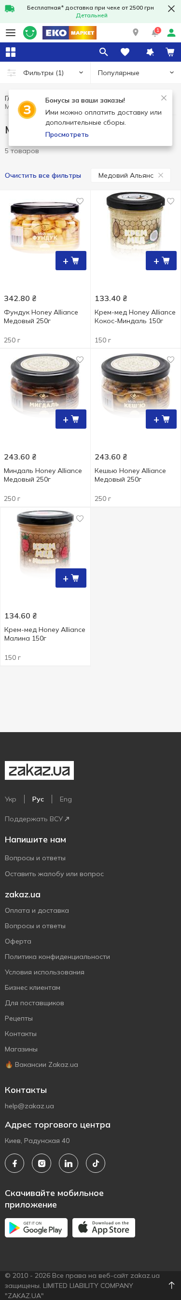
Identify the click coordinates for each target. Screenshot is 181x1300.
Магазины (21, 1049)
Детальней (92, 15)
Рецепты (19, 1018)
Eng (66, 799)
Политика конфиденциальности (57, 956)
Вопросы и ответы (35, 858)
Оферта (18, 941)
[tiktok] (95, 1163)
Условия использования (44, 972)
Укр (10, 799)
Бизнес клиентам (32, 987)
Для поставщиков (34, 1002)
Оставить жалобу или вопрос (54, 873)
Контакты (21, 1033)
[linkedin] (68, 1163)
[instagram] (41, 1163)
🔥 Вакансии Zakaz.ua (41, 1064)
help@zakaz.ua (29, 1106)
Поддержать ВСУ (34, 818)
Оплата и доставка (37, 910)
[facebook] (14, 1163)
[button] (135, 32)
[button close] (171, 8)
